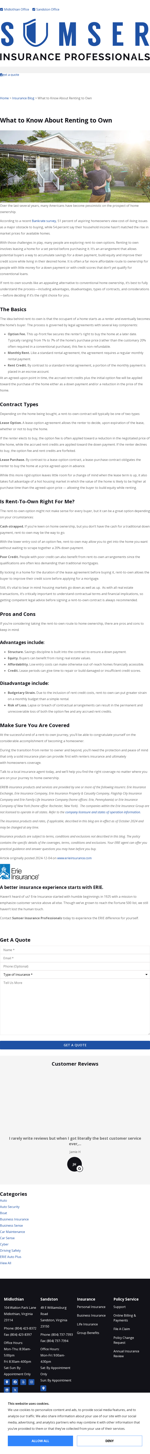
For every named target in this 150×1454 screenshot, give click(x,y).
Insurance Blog (23, 98)
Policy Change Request (123, 1340)
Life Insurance (87, 1324)
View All (5, 1263)
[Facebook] (15, 1382)
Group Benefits (88, 1333)
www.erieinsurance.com (74, 858)
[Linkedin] (7, 1390)
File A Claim (121, 1329)
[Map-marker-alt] (7, 1382)
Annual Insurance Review (126, 1353)
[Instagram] (31, 1382)
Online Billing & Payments (124, 1317)
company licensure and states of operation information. (103, 812)
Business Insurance (91, 1315)
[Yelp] (23, 1382)
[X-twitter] (15, 1390)
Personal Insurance (91, 1307)
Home (4, 98)
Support (119, 1307)
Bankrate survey (44, 221)
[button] (75, 70)
